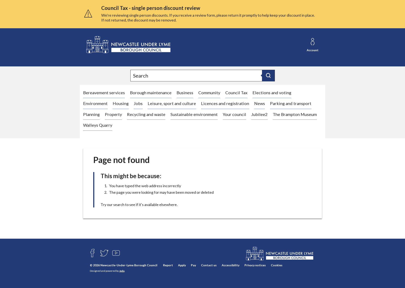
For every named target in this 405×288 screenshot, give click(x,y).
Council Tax (236, 92)
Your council (234, 114)
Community (209, 92)
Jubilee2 (259, 114)
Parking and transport (290, 103)
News (259, 103)
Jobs (138, 103)
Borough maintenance (150, 92)
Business (185, 92)
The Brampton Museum (295, 114)
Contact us (209, 265)
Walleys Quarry (97, 125)
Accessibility (230, 265)
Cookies (276, 265)
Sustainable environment (194, 114)
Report (168, 265)
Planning (91, 114)
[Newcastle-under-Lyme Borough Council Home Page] (128, 44)
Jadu (121, 270)
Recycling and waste (146, 114)
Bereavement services (104, 92)
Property (113, 114)
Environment (95, 103)
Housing (121, 103)
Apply (182, 265)
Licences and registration (225, 103)
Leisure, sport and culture (172, 103)
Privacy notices (255, 265)
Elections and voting (271, 92)
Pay (193, 265)
